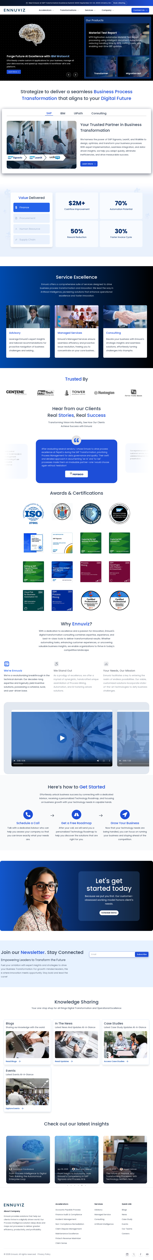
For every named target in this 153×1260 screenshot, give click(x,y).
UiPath (78, 113)
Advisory (98, 1209)
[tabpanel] (62, 738)
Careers (125, 1233)
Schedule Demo (109, 912)
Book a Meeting (119, 3)
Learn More (97, 49)
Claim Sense (61, 1243)
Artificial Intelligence (104, 1224)
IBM (62, 113)
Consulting (99, 113)
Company (106, 10)
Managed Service (102, 1214)
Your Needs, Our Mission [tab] (119, 670)
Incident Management (65, 1219)
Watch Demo (30, 72)
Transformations (68, 10)
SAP (49, 113)
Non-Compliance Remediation (69, 1224)
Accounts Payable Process (68, 1209)
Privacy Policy (44, 1254)
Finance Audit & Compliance (68, 1214)
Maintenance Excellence (67, 1233)
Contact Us (139, 10)
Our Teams (127, 1228)
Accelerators (45, 10)
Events (125, 1224)
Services (89, 10)
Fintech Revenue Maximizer (68, 1238)
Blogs (124, 1209)
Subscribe (142, 954)
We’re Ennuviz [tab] (13, 670)
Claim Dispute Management (68, 1228)
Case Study (127, 1219)
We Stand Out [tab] (63, 670)
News (124, 1214)
